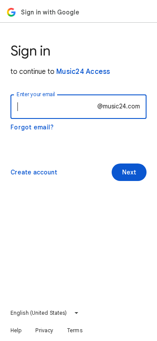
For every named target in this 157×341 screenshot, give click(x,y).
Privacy (44, 330)
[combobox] (44, 313)
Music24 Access (83, 71)
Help (15, 330)
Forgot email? (32, 127)
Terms (74, 330)
